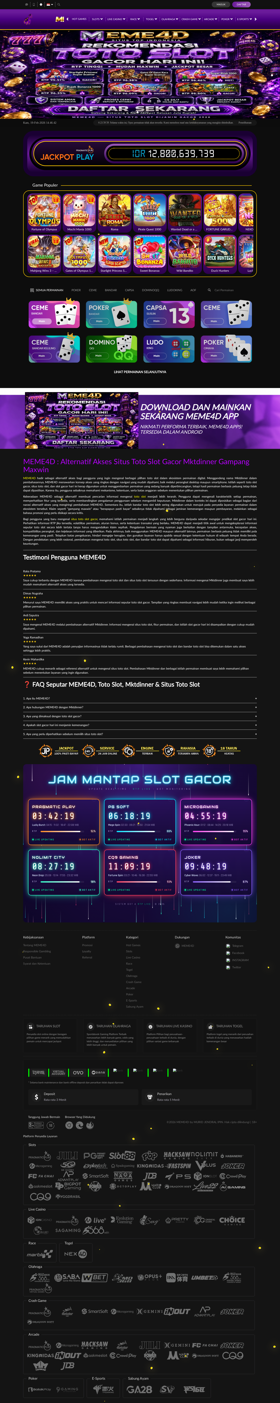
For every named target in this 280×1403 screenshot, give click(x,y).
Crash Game (190, 19)
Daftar (241, 4)
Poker (225, 19)
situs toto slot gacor (84, 519)
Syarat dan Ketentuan (36, 963)
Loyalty (86, 951)
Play (85, 157)
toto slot (140, 496)
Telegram (237, 946)
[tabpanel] (140, 74)
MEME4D (29, 478)
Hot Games (79, 19)
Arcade (209, 19)
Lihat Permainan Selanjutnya (140, 372)
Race (133, 19)
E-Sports (243, 19)
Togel (150, 19)
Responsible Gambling (37, 951)
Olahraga (169, 19)
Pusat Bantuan (32, 957)
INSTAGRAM (240, 960)
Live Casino (115, 19)
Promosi (87, 945)
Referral (87, 957)
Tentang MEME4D (34, 945)
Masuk (221, 4)
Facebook (238, 953)
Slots (96, 19)
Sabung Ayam (134, 1006)
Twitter (236, 967)
